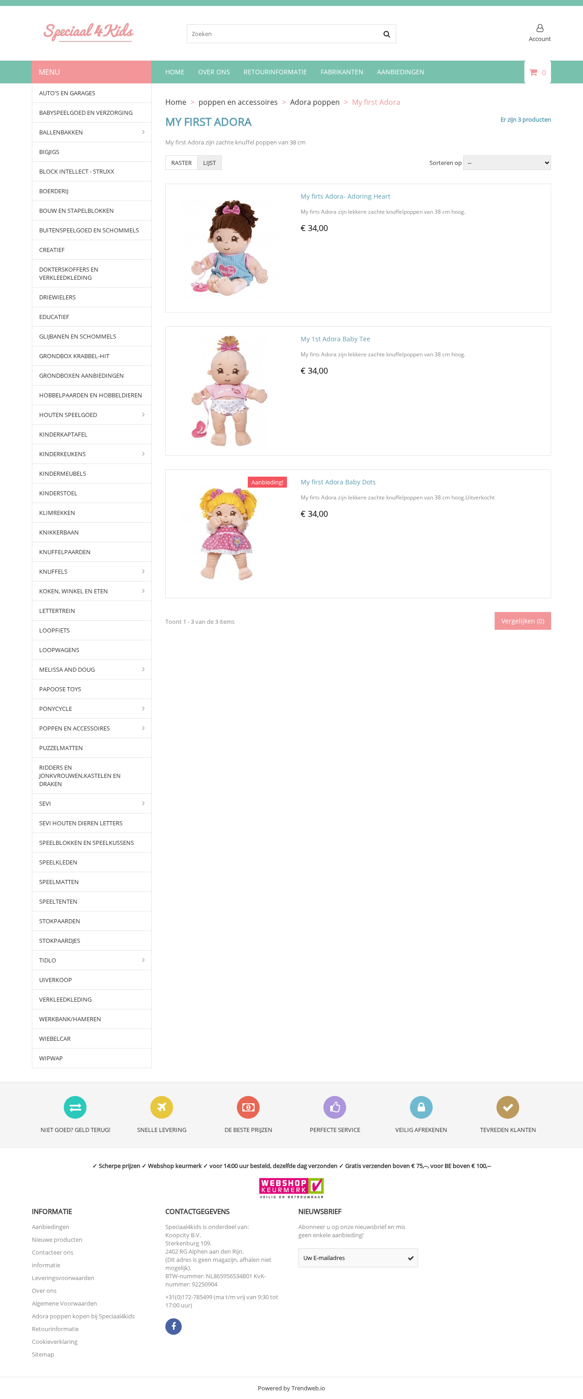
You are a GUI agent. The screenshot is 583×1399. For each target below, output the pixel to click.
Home (174, 71)
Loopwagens (59, 650)
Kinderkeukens (62, 454)
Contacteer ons (52, 1252)
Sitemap (43, 1354)
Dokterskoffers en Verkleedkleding (68, 273)
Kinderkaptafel (63, 434)
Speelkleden (58, 862)
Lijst (209, 163)
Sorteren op (446, 163)
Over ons (44, 1290)
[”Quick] (219, 306)
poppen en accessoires (74, 728)
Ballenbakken (61, 132)
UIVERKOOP (55, 980)
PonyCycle (55, 709)
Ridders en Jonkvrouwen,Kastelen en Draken (80, 775)
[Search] (387, 34)
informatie (46, 1265)
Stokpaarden (59, 921)
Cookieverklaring (54, 1341)
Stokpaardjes (59, 940)
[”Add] (242, 306)
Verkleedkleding (65, 999)
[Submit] (411, 1258)
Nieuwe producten (57, 1239)
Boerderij (53, 191)
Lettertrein (57, 611)
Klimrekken (57, 513)
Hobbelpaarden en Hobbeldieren (90, 395)
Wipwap (51, 1058)
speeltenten (58, 901)
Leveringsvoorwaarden (63, 1278)
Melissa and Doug (67, 669)
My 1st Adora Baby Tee (335, 338)
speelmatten (59, 882)
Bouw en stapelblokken (76, 210)
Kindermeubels (62, 473)
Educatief (54, 317)
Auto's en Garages (67, 93)
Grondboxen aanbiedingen (81, 375)
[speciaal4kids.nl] (89, 41)
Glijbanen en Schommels (77, 336)
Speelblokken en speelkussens (86, 842)
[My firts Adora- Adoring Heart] (229, 195)
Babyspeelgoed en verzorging (86, 112)
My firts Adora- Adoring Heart (345, 196)
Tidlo (47, 960)
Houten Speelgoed (68, 415)
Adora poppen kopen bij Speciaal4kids (83, 1316)
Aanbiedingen (400, 71)
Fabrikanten (342, 71)
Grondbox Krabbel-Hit (74, 356)
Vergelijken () (522, 621)
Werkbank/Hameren (70, 1019)
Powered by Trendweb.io (291, 1388)
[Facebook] (173, 1326)
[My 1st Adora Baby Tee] (229, 338)
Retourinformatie (275, 71)
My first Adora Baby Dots (338, 482)
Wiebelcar (55, 1038)
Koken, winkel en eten (73, 591)
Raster (181, 163)
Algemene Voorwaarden (64, 1303)
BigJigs (49, 152)
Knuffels (53, 571)
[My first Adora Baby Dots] (229, 481)
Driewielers (57, 297)
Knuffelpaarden (65, 552)
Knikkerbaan (59, 532)
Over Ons (214, 71)
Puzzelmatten (61, 748)
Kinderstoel (58, 493)
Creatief (52, 250)
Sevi (45, 803)
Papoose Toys (60, 689)
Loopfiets (54, 630)
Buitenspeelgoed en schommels (89, 230)
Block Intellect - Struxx (76, 171)
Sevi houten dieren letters (81, 823)
